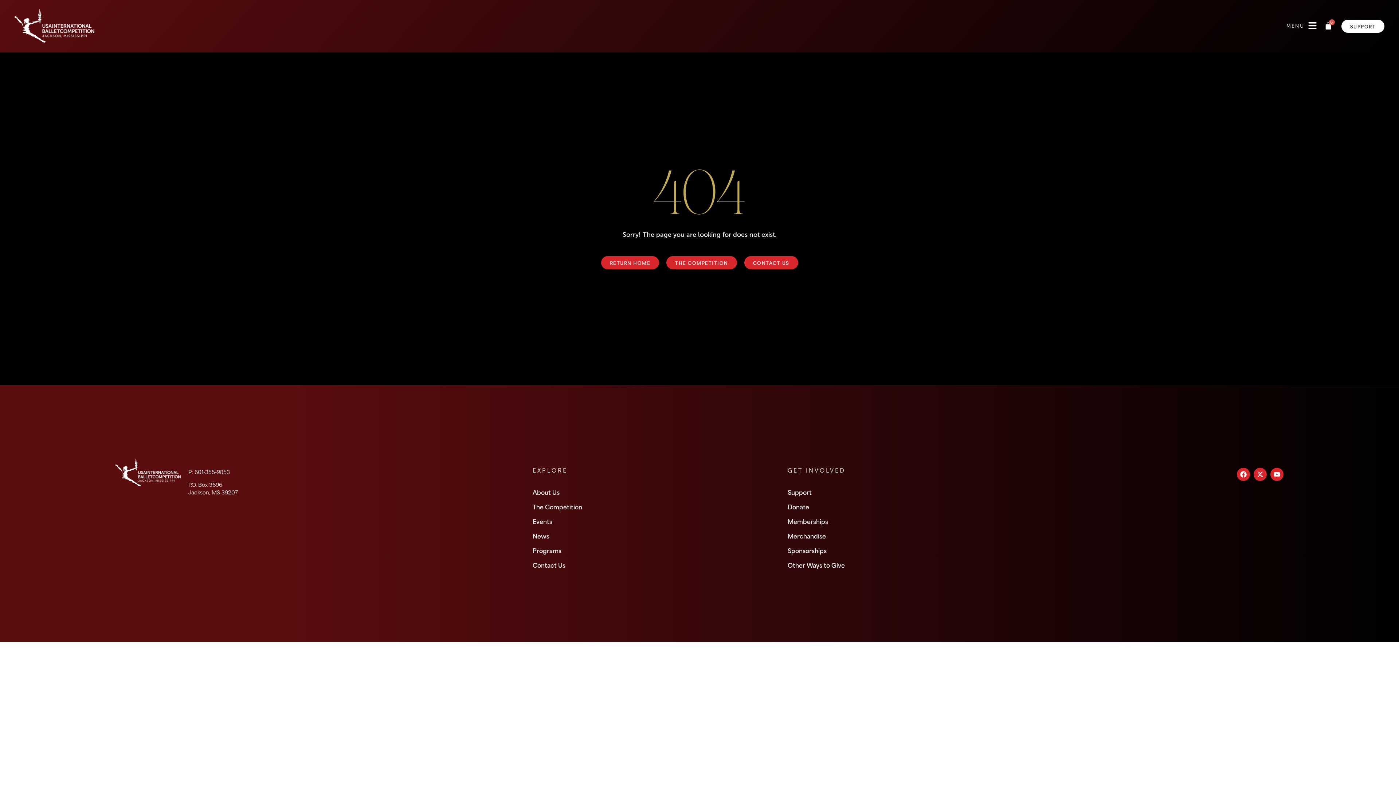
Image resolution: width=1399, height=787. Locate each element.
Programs (547, 550)
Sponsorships (807, 550)
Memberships (808, 521)
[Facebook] (1243, 474)
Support (800, 492)
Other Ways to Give (816, 564)
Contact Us (549, 564)
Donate (798, 506)
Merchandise (807, 535)
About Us (546, 492)
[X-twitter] (1260, 474)
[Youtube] (1277, 474)
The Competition (557, 506)
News (541, 535)
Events (542, 521)
